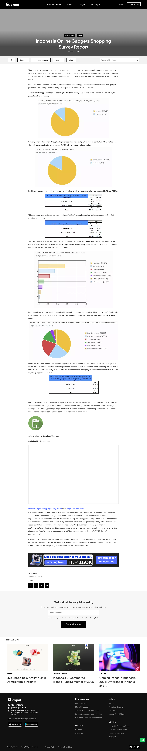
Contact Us (134, 4)
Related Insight (13, 640)
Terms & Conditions (65, 747)
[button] (142, 740)
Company (94, 4)
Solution (70, 4)
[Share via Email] (47, 585)
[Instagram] (134, 747)
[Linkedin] (130, 747)
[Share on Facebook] (30, 585)
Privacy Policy (50, 747)
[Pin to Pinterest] (41, 585)
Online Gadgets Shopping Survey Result (45, 509)
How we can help (54, 4)
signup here (81, 539)
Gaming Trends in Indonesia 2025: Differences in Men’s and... (117, 681)
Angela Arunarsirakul (75, 509)
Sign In (121, 4)
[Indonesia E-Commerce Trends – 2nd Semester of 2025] (73, 657)
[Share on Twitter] (36, 585)
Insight (82, 4)
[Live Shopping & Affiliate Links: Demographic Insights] (27, 657)
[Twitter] (138, 747)
